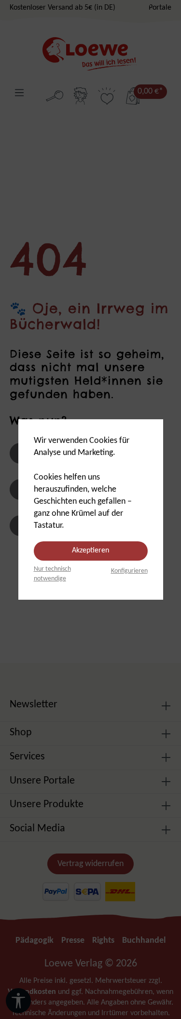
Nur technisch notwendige (52, 573)
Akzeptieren (90, 550)
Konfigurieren (129, 571)
